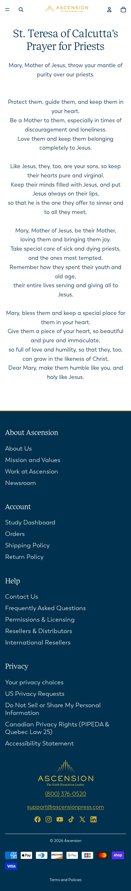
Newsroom (20, 482)
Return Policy (24, 556)
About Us (18, 448)
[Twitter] (82, 819)
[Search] (21, 10)
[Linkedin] (93, 819)
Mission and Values (32, 459)
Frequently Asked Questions (45, 608)
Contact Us (21, 596)
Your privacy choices (34, 682)
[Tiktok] (71, 819)
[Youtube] (60, 819)
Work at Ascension (31, 471)
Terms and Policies (65, 880)
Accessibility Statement (39, 743)
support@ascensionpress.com (65, 806)
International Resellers (38, 642)
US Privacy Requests (35, 693)
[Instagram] (48, 819)
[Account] (109, 10)
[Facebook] (37, 819)
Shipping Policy (27, 545)
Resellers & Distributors (38, 631)
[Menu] (7, 9)
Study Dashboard (30, 522)
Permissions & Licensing (40, 619)
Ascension (72, 840)
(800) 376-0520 (65, 793)
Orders (15, 534)
